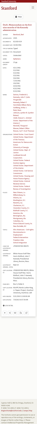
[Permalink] (26, 313)
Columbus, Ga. (18, 221)
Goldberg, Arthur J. (20, 107)
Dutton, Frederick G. (20, 95)
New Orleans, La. (19, 192)
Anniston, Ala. (18, 213)
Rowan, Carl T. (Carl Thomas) (23, 131)
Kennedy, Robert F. (20, 102)
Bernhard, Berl (18, 34)
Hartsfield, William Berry (22, 105)
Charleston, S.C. (19, 205)
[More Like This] (20, 313)
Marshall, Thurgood (20, 126)
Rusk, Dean (17, 110)
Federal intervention (20, 237)
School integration (20, 243)
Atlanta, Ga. (17, 198)
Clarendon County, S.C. (21, 208)
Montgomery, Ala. (19, 218)
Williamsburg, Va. (19, 195)
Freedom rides (18, 240)
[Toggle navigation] (33, 7)
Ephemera (17, 59)
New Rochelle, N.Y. (19, 226)
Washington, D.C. (19, 200)
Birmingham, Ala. (19, 216)
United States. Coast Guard (23, 134)
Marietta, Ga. (18, 203)
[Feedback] (15, 313)
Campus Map (27, 411)
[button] (10, 313)
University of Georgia (21, 147)
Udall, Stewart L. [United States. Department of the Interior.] (23, 120)
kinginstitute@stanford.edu (11, 411)
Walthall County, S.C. (20, 210)
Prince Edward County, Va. (22, 223)
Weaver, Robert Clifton (21, 128)
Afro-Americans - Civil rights (23, 230)
